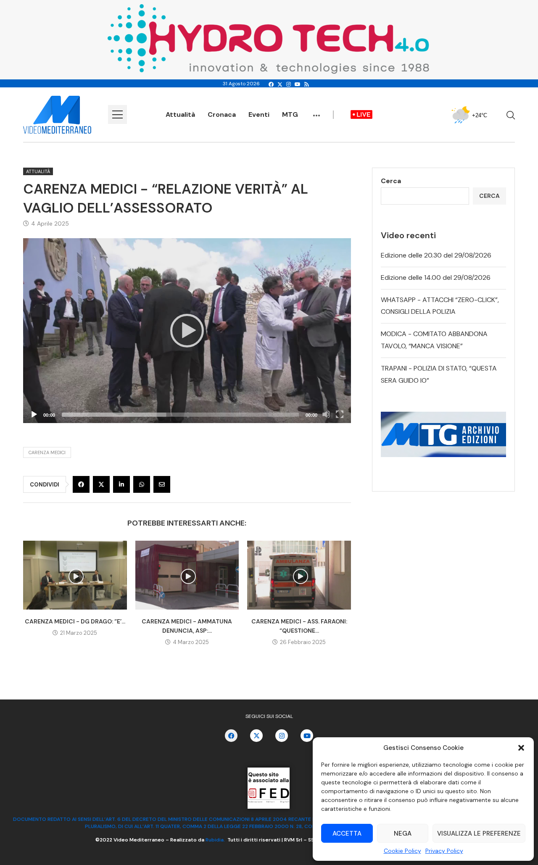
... (316, 111)
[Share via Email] (161, 484)
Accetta (346, 833)
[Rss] (306, 84)
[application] (187, 330)
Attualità (180, 114)
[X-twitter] (256, 735)
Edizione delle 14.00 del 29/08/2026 (436, 277)
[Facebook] (271, 84)
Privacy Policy (444, 850)
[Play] (187, 330)
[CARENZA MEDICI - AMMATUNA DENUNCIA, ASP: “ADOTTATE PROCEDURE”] (187, 575)
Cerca (391, 180)
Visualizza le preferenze (479, 833)
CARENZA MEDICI (47, 452)
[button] (521, 748)
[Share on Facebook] (81, 484)
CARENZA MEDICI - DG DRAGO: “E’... (75, 621)
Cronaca (222, 114)
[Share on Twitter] (101, 484)
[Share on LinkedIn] (121, 484)
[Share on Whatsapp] (141, 484)
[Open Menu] (117, 114)
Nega (402, 833)
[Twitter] (280, 84)
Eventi (258, 114)
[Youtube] (297, 84)
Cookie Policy (402, 850)
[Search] (510, 115)
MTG (290, 114)
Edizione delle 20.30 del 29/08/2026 (436, 255)
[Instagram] (288, 84)
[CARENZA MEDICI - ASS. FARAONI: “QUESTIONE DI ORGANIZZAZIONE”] (299, 575)
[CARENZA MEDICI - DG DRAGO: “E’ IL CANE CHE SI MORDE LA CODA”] (75, 575)
